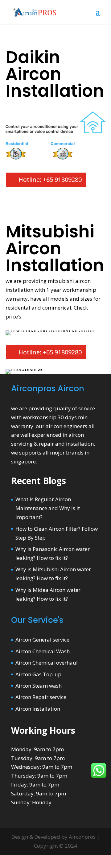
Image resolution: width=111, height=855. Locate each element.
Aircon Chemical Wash (42, 651)
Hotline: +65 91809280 (50, 179)
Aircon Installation (37, 708)
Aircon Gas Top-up (38, 674)
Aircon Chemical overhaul (46, 662)
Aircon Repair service (40, 697)
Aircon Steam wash (38, 685)
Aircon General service (42, 639)
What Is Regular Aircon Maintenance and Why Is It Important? (47, 508)
